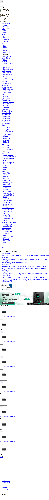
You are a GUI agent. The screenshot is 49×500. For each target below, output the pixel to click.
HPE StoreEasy (3, 159)
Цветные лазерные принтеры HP (7, 98)
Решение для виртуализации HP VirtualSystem (7, 87)
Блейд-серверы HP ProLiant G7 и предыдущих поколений (9, 222)
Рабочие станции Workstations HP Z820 (6, 120)
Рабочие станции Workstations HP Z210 (6, 113)
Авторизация (3, 7)
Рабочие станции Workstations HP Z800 (6, 119)
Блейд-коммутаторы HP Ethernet (7, 214)
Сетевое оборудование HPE (5, 271)
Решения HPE (3, 480)
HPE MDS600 (16, 273)
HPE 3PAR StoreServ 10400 (6, 139)
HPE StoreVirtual (4, 160)
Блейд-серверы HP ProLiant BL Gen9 (6, 220)
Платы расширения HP (4, 49)
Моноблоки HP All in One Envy (7, 107)
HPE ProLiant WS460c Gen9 (6, 235)
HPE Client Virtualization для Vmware (7, 74)
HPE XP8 (6, 274)
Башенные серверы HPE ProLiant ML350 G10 (8, 195)
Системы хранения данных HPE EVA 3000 (8, 148)
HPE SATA (4, 37)
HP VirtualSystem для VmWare (6, 88)
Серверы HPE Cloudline (4, 197)
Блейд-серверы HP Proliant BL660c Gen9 (8, 221)
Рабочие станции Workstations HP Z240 (16, 267)
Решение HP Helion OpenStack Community (8, 90)
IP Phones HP (3, 29)
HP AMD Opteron (5, 50)
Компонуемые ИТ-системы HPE (6, 488)
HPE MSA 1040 (5, 166)
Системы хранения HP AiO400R (7, 145)
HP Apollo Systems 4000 (6, 238)
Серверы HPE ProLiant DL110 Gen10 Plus (8, 203)
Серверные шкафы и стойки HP (6, 124)
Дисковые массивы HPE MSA (5, 165)
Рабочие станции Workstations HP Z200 (6, 112)
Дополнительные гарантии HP (7, 83)
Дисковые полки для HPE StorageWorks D (8, 155)
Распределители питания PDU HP (6, 24)
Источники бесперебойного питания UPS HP (7, 23)
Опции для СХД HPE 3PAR (6, 138)
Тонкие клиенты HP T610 (6, 189)
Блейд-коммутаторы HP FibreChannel (7, 215)
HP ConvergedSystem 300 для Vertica (7, 68)
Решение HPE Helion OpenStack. (7, 92)
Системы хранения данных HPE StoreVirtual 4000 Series (10, 162)
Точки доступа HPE (4, 133)
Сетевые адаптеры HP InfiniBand (7, 56)
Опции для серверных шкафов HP (6, 123)
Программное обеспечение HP (5, 85)
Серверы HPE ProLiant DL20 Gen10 (7, 205)
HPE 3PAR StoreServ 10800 (6, 140)
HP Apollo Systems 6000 (6, 239)
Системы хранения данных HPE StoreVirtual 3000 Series (10, 161)
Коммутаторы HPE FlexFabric (6, 129)
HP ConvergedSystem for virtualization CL (33, 259)
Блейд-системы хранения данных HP (6, 229)
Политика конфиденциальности (6, 482)
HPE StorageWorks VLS (6, 177)
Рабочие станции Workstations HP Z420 (6, 116)
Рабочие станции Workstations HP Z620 (6, 118)
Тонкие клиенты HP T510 (6, 188)
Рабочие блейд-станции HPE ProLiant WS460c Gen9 (8, 234)
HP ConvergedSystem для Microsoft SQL (8, 69)
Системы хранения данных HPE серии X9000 (8, 163)
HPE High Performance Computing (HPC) (6, 191)
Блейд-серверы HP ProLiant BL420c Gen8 (8, 217)
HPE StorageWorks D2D (6, 176)
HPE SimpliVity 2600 (4, 76)
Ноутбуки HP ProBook (6, 105)
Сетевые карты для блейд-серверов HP (22, 280)
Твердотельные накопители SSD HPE (6, 58)
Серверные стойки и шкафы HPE (6, 122)
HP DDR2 (4, 45)
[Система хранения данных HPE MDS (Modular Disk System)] (4, 315)
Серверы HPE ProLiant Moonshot (6, 202)
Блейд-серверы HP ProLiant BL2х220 (7, 226)
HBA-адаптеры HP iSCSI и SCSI (7, 27)
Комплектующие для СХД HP (5, 172)
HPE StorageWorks (32, 273)
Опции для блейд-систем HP (5, 233)
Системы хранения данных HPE (6, 135)
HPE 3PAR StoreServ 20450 (6, 141)
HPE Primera (3, 153)
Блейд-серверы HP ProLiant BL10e (7, 223)
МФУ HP (3, 94)
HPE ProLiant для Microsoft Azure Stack (8, 89)
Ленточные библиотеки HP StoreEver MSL (8, 79)
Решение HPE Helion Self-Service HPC (7, 93)
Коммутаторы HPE (4, 125)
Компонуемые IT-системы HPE (5, 61)
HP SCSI (4, 36)
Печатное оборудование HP (5, 264)
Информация (1, 478)
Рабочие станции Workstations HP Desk (30, 266)
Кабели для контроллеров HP (6, 39)
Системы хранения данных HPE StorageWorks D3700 (9, 158)
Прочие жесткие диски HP (6, 38)
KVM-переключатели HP (13, 255)
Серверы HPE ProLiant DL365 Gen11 (7, 211)
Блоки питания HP (29, 255)
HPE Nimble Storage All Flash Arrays (7, 182)
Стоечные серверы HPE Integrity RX (7, 201)
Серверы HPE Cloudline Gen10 (7, 198)
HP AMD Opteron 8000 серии (6, 52)
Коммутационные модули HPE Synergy (8, 64)
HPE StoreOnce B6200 (6, 178)
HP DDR (4, 44)
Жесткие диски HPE (43, 255)
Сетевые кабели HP (5, 41)
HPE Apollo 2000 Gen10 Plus (6, 240)
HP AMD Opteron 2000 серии (6, 51)
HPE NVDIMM (5, 47)
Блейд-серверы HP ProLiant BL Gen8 (6, 216)
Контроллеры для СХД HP (6, 173)
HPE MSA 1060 (5, 167)
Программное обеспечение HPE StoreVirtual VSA (21, 262)
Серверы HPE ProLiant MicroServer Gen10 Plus (8, 196)
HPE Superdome (4, 242)
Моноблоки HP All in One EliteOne (7, 106)
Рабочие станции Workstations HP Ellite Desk (7, 110)
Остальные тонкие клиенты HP (7, 186)
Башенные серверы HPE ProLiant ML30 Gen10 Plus (9, 194)
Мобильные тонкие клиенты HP (6, 184)
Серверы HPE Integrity (32, 277)
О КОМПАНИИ (4, 246)
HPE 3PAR (3, 273)
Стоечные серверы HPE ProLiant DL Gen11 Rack (8, 208)
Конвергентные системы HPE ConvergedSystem (7, 66)
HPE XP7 (3, 164)
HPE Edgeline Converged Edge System (6, 75)
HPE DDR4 (4, 46)
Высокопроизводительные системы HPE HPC (7, 236)
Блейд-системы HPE (4, 213)
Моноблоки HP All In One (23, 266)
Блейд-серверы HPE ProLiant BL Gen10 (6, 228)
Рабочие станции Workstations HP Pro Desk (7, 111)
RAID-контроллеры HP (4, 30)
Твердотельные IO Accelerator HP (6, 57)
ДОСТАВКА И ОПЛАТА (5, 247)
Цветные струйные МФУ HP (6, 96)
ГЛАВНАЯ (3, 245)
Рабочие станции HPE (4, 99)
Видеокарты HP (4, 33)
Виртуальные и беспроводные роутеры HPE (8, 131)
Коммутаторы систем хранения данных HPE (7, 171)
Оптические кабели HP (6, 40)
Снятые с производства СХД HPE (6, 180)
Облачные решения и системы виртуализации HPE (8, 86)
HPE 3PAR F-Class (5, 136)
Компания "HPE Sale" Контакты (6, 481)
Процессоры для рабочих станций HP (7, 103)
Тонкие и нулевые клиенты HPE (6, 183)
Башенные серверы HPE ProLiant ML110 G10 (8, 193)
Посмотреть (1, 332)
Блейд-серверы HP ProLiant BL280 (7, 225)
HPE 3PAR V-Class (5, 137)
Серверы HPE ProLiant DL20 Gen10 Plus (8, 206)
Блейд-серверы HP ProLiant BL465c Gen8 (8, 218)
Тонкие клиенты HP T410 (6, 187)
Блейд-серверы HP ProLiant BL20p (7, 224)
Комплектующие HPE (4, 25)
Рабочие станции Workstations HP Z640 (27, 268)
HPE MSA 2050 (5, 169)
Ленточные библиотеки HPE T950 (7, 80)
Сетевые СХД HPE (4, 175)
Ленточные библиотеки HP (12, 261)
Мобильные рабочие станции (5, 104)
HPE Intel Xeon (5, 53)
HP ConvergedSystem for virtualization (6, 71)
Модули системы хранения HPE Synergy (8, 65)
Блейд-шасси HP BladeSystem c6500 (7, 231)
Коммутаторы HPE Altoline (6, 127)
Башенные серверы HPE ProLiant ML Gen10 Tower (8, 192)
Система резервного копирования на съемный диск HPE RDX (10, 179)
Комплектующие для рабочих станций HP (7, 100)
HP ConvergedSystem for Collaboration (6, 70)
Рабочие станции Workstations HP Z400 (26, 267)
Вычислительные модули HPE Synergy (8, 63)
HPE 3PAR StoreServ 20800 (6, 142)
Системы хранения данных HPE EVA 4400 (8, 149)
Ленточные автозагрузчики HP (5, 78)
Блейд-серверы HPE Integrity (5, 227)
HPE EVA (13, 273)
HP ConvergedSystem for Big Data (6, 67)
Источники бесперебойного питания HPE (7, 22)
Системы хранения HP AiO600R (7, 146)
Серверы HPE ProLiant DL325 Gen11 (7, 209)
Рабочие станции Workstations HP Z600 (6, 117)
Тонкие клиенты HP (4, 185)
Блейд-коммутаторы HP (4, 279)
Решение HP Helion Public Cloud (7, 91)
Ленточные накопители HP (5, 81)
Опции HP (3, 48)
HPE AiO (3, 144)
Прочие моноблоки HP (6, 109)
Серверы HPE (3, 190)
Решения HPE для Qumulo (5, 174)
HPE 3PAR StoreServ (7, 273)
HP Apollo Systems (4, 237)
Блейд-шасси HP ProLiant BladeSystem (6, 230)
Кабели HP (47, 255)
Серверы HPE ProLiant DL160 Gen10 (7, 204)
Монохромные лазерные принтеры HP (8, 97)
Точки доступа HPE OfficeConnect (7, 134)
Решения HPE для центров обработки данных (7, 121)
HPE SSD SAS (5, 60)
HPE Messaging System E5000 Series (6, 152)
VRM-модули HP (4, 32)
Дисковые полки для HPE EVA (7, 147)
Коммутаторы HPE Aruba (6, 128)
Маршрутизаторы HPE (4, 130)
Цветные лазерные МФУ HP (6, 95)
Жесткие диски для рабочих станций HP (8, 101)
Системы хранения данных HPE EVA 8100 (8, 150)
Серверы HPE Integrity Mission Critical (7, 200)
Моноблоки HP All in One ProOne (7, 108)
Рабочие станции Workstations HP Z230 (6, 114)
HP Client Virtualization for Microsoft (7, 72)
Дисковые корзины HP (4, 34)
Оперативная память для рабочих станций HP (8, 102)
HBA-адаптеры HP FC (6, 26)
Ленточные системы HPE (5, 77)
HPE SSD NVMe (5, 59)
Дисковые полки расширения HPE (6, 170)
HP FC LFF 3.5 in (5, 35)
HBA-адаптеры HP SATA (6, 28)
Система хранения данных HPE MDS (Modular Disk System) (7, 316)
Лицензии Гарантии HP (5, 262)
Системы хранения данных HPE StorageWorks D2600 (9, 156)
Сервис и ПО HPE (4, 491)
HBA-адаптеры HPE (4, 255)
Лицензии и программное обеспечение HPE (7, 82)
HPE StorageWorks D (4, 154)
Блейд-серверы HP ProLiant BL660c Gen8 (8, 219)
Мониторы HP (3, 43)
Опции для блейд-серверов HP (5, 232)
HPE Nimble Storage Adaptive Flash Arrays (8, 181)
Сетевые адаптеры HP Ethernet (7, 55)
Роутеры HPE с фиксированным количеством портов (9, 132)
